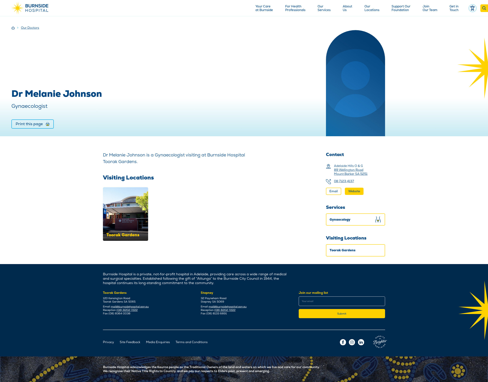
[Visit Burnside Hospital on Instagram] (352, 342)
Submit (341, 313)
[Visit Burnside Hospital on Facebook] (343, 342)
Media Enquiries (158, 342)
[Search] (484, 8)
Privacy (108, 342)
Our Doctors (30, 28)
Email (333, 191)
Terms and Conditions (192, 342)
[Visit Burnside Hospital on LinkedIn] (361, 342)
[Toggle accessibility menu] (472, 8)
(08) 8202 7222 (127, 310)
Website (354, 191)
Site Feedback (130, 342)
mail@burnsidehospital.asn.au (130, 306)
